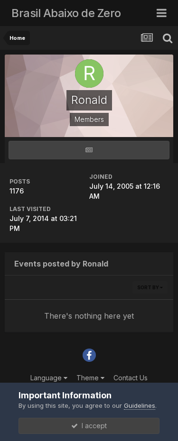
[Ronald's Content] (89, 150)
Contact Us (130, 378)
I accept (92, 426)
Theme (88, 378)
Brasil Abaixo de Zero (66, 13)
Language (47, 378)
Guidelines (139, 405)
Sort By (148, 287)
